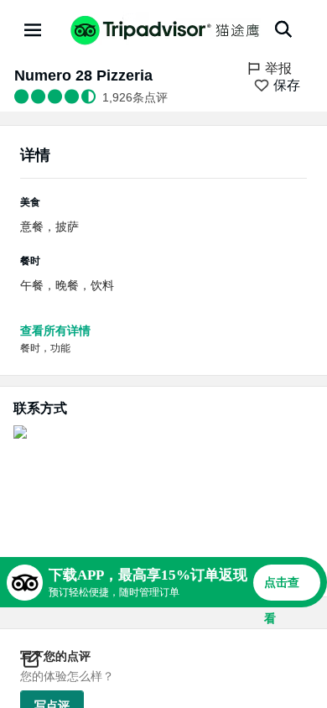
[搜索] (283, 29)
